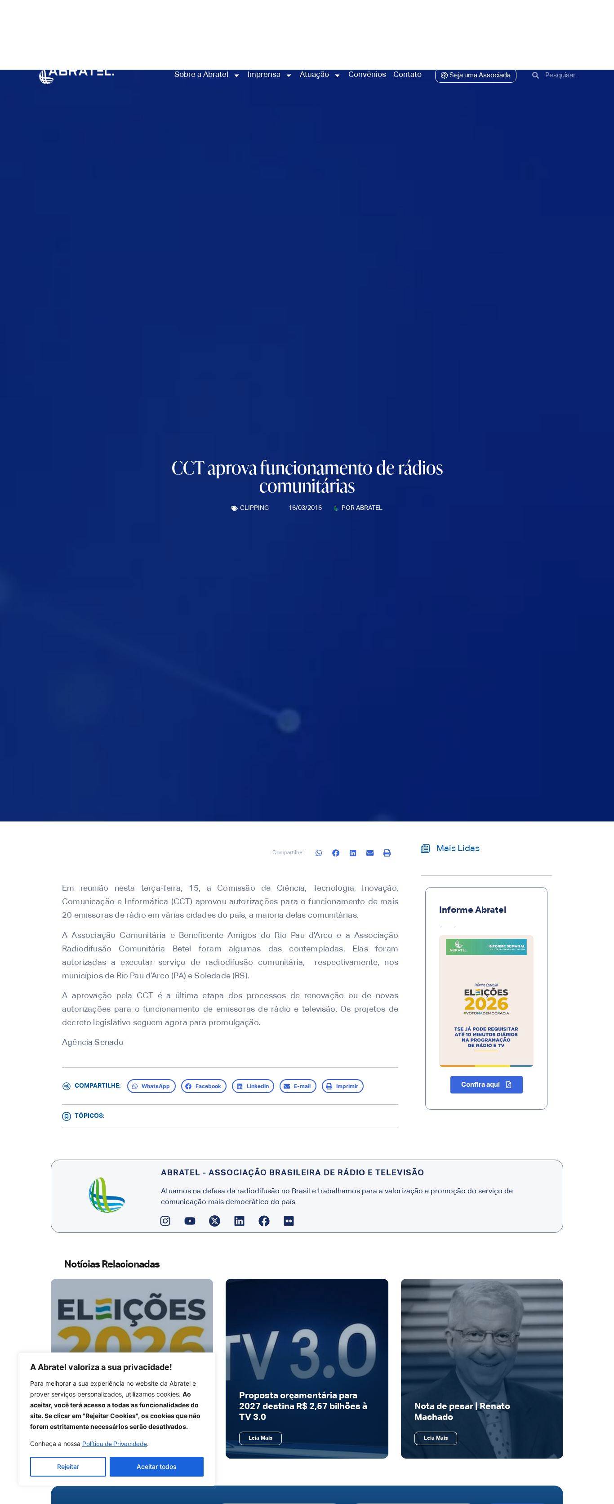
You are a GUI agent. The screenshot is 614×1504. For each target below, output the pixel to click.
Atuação (314, 75)
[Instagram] (165, 1221)
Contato (407, 75)
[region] (117, 1419)
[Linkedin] (239, 1221)
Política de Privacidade (114, 1444)
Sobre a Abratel (201, 75)
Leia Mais (260, 1438)
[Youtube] (190, 1221)
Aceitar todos (157, 1466)
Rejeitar (68, 1466)
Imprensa (264, 75)
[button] (319, 852)
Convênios (367, 75)
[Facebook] (264, 1221)
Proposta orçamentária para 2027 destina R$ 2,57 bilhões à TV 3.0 (303, 1406)
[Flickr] (289, 1221)
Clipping (254, 508)
